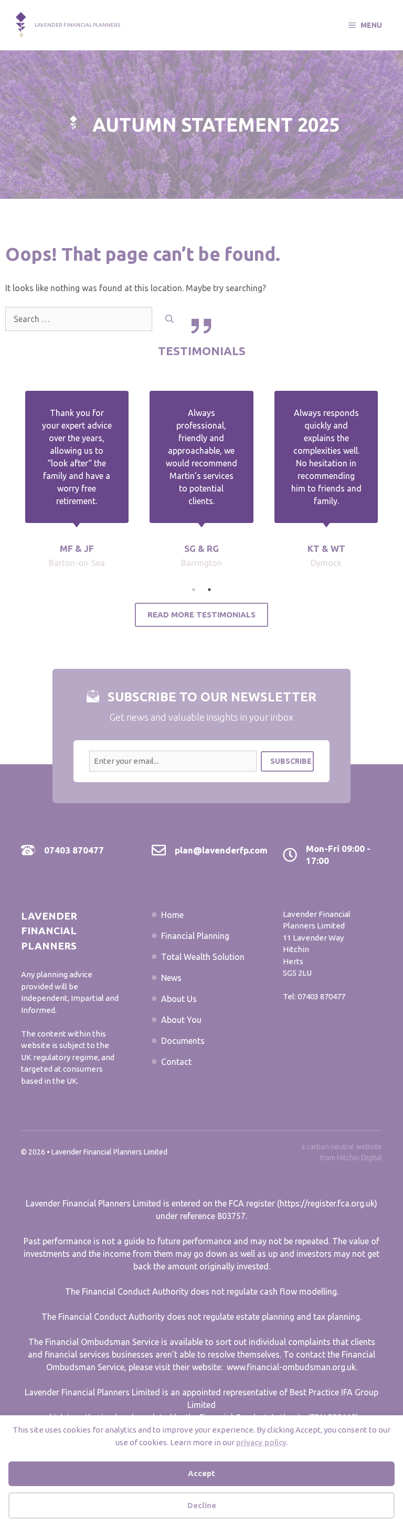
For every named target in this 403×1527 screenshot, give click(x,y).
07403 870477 (74, 850)
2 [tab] (209, 589)
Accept (201, 1473)
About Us (179, 998)
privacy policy (261, 1442)
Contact (176, 1061)
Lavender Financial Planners (77, 25)
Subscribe (291, 761)
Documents (183, 1040)
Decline (201, 1505)
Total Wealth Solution (203, 957)
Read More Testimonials (201, 614)
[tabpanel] (201, 486)
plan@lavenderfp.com (221, 850)
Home (172, 915)
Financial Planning (195, 936)
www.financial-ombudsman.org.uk (291, 1367)
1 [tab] (193, 589)
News (171, 978)
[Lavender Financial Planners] (21, 24)
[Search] (169, 319)
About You (181, 1019)
